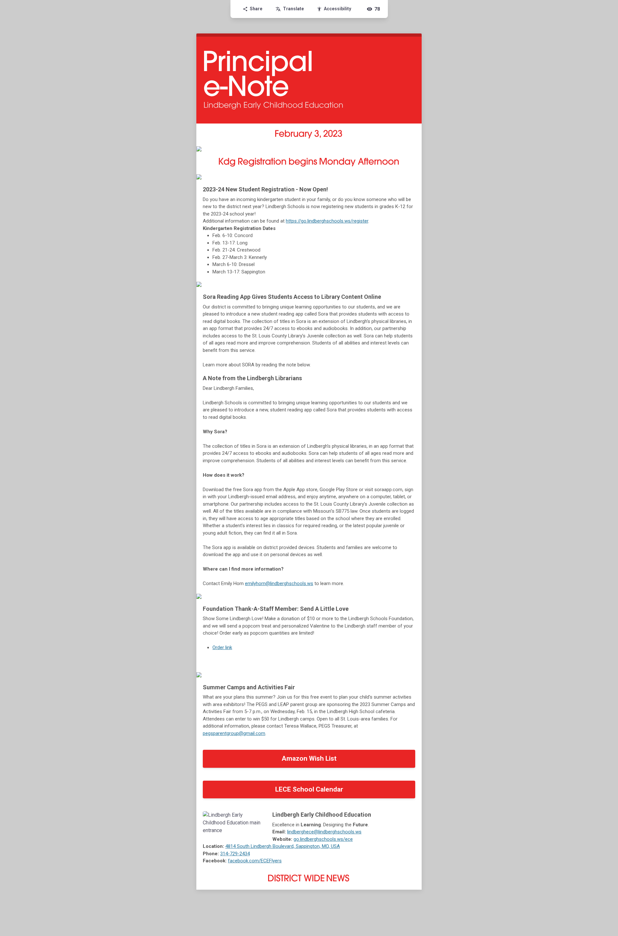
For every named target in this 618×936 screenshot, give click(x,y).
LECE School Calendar (309, 789)
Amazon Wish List (309, 758)
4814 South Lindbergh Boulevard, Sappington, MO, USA (282, 846)
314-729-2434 (235, 854)
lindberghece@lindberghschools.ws (324, 832)
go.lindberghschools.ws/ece (323, 839)
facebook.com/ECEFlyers (255, 861)
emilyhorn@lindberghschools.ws (279, 583)
